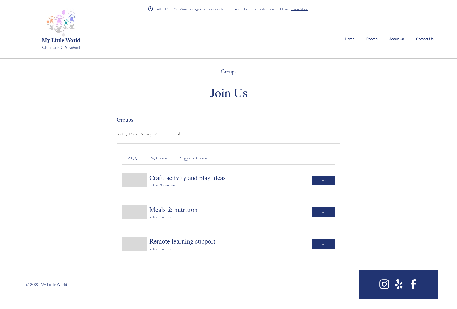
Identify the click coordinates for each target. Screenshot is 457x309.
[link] (133, 158)
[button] (223, 9)
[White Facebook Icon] (413, 284)
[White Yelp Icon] (398, 284)
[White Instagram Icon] (384, 284)
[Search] (179, 133)
